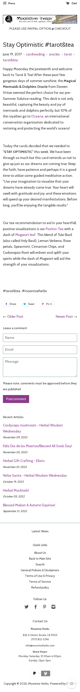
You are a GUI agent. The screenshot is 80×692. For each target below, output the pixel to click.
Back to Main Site (40, 558)
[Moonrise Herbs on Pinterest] (44, 607)
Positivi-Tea (54, 229)
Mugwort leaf (25, 235)
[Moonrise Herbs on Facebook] (35, 607)
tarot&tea (10, 60)
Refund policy (40, 587)
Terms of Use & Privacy (40, 576)
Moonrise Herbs (38, 683)
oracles (54, 54)
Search (40, 564)
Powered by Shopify (63, 683)
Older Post (15, 316)
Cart (74, 3)
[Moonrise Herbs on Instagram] (53, 607)
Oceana (37, 116)
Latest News (40, 531)
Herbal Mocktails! (16, 490)
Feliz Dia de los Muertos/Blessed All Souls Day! (37, 446)
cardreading (35, 54)
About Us (40, 553)
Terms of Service (40, 581)
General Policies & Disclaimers (40, 570)
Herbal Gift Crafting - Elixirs (24, 461)
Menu (11, 3)
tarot (68, 54)
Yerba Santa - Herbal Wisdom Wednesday (35, 475)
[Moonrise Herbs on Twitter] (26, 607)
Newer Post (64, 316)
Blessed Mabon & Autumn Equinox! (29, 505)
